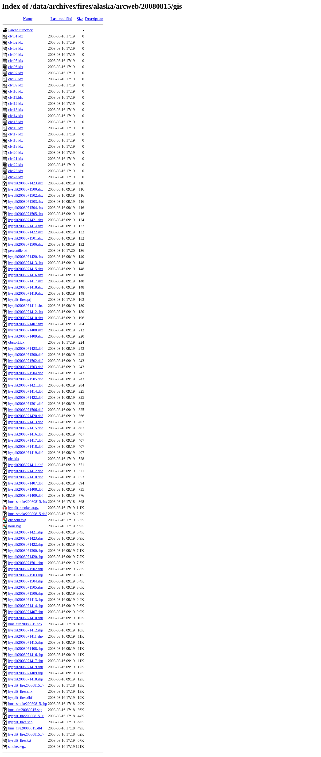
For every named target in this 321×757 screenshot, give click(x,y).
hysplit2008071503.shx (25, 201)
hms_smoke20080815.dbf (27, 514)
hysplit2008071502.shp (25, 569)
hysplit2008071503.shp (25, 575)
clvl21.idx (15, 159)
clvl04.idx (15, 55)
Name (27, 19)
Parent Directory (20, 30)
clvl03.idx (15, 48)
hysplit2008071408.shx (25, 330)
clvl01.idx (15, 36)
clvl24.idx (15, 177)
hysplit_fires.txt (19, 740)
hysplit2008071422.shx (25, 232)
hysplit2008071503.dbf (25, 367)
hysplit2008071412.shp (25, 630)
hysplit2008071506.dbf (25, 410)
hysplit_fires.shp (20, 722)
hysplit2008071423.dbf (25, 348)
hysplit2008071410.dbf (25, 477)
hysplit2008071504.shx (25, 208)
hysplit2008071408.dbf (25, 489)
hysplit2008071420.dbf (25, 416)
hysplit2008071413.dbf (25, 422)
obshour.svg (17, 520)
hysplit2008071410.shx (25, 318)
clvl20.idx (15, 153)
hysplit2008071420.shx (25, 257)
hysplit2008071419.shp (25, 667)
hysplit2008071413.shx (25, 263)
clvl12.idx (15, 104)
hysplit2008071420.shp (25, 557)
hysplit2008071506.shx (25, 244)
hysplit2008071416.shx (25, 275)
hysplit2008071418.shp (25, 679)
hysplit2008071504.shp (25, 581)
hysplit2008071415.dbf (25, 428)
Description (94, 19)
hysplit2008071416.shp (25, 655)
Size (80, 19)
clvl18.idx (15, 140)
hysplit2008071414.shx (25, 226)
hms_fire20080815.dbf (25, 728)
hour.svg (14, 526)
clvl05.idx (15, 61)
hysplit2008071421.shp (25, 532)
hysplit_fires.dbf (20, 698)
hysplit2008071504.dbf (25, 373)
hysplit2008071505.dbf (25, 379)
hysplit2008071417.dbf (25, 440)
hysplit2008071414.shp (25, 606)
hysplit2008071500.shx (25, 189)
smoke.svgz (17, 747)
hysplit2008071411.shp (25, 636)
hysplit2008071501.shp (25, 563)
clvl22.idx (15, 165)
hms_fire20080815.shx (25, 624)
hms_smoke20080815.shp (27, 704)
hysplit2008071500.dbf (25, 355)
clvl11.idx (15, 97)
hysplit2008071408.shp (25, 649)
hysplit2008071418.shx (25, 287)
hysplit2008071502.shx (25, 195)
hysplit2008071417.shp (25, 661)
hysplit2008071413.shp (25, 600)
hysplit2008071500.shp (25, 551)
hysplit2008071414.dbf (25, 391)
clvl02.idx (15, 42)
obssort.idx (16, 342)
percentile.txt (17, 250)
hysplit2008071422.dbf (25, 397)
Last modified (61, 19)
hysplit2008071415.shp (25, 642)
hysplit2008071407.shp (25, 612)
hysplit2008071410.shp (25, 618)
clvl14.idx (15, 116)
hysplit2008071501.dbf (25, 404)
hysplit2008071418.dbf (25, 446)
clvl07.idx (15, 73)
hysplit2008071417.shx (25, 281)
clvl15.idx (15, 122)
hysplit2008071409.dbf (25, 495)
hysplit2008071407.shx (25, 324)
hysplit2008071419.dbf (25, 453)
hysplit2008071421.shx (25, 220)
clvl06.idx (15, 67)
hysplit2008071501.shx (25, 238)
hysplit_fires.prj (19, 299)
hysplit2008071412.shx (25, 312)
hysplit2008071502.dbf (25, 361)
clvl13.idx (15, 110)
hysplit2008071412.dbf (25, 471)
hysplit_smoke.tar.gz (23, 508)
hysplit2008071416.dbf (25, 434)
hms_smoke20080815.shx (27, 502)
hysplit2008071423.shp (25, 538)
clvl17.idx (15, 134)
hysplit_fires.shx (20, 691)
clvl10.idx (15, 91)
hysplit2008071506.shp (25, 593)
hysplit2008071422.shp (25, 544)
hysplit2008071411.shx (25, 306)
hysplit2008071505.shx (25, 214)
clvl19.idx (15, 146)
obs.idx (13, 459)
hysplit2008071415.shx (25, 269)
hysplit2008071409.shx (25, 336)
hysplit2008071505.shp (25, 587)
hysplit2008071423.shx (25, 183)
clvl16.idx (15, 128)
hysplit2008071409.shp (25, 673)
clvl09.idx (15, 85)
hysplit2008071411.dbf (25, 465)
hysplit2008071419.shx (25, 293)
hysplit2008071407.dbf (25, 483)
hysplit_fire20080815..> (26, 685)
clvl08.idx (15, 79)
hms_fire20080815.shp (25, 710)
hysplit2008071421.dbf (25, 385)
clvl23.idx (15, 171)
